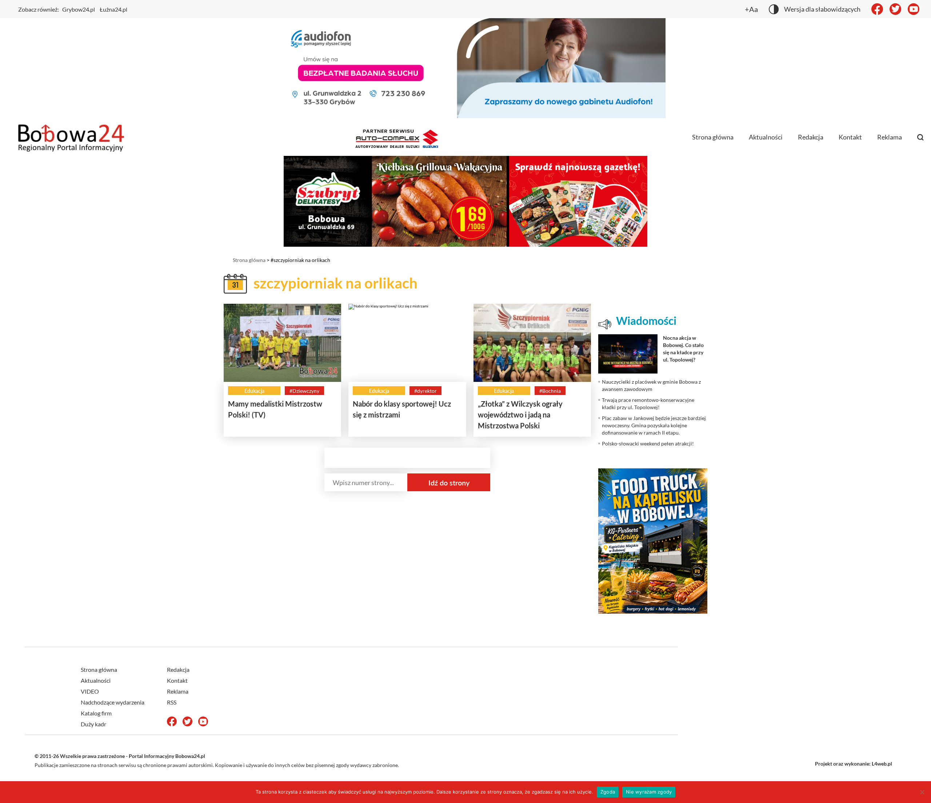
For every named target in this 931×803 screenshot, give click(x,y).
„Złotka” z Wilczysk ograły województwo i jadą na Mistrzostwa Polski (520, 414)
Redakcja (810, 137)
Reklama (889, 137)
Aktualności (766, 137)
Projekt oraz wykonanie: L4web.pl (853, 763)
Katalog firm (96, 713)
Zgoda (607, 792)
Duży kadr (93, 724)
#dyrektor (425, 391)
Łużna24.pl (113, 9)
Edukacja (254, 391)
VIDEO (90, 691)
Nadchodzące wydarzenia (112, 702)
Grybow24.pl (78, 9)
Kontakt (850, 137)
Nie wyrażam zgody (649, 792)
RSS (171, 702)
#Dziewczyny (304, 391)
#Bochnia (550, 391)
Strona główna (713, 137)
